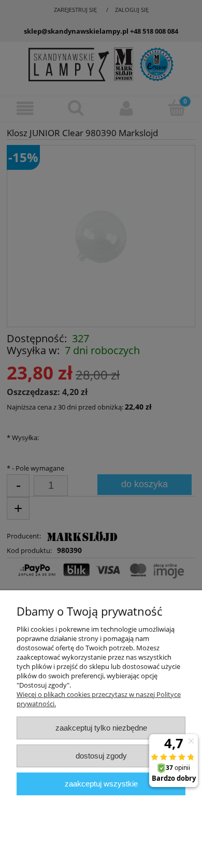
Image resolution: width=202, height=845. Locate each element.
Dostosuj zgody (101, 755)
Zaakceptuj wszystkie (101, 783)
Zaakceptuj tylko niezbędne (101, 727)
